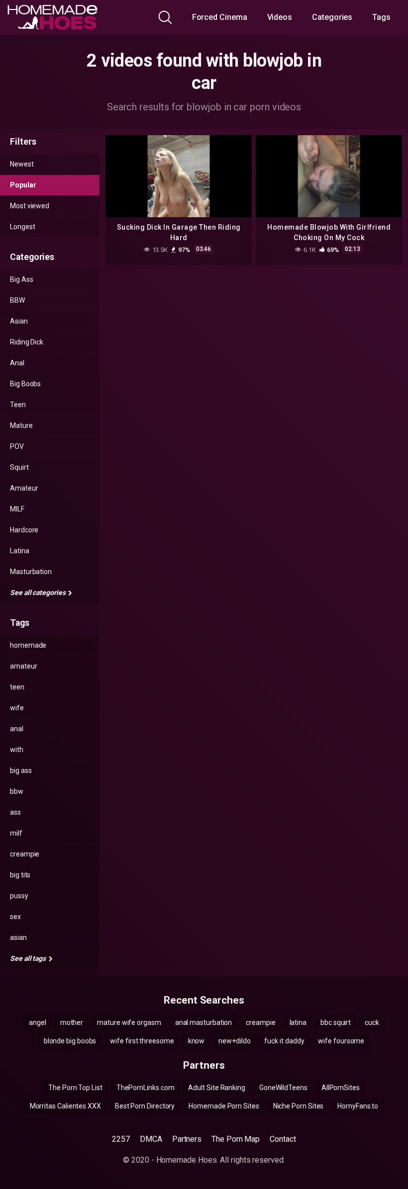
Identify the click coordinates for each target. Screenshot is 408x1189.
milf (16, 833)
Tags (381, 17)
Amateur (24, 488)
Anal (17, 363)
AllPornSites (340, 1088)
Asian (19, 321)
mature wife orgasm (129, 1022)
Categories (332, 17)
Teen (18, 405)
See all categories (38, 592)
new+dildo (234, 1041)
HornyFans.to (357, 1106)
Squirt (19, 467)
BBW (17, 300)
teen (17, 687)
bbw (16, 791)
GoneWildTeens (283, 1088)
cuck (372, 1022)
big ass (20, 770)
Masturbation (31, 572)
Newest (22, 164)
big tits (20, 875)
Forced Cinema (219, 17)
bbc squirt (335, 1022)
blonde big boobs (70, 1041)
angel (37, 1022)
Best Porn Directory (145, 1106)
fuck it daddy (284, 1041)
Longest (22, 227)
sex (15, 917)
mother (72, 1022)
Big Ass (21, 279)
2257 (121, 1139)
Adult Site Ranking (216, 1088)
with (16, 750)
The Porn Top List (75, 1088)
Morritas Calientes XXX (65, 1106)
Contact (283, 1139)
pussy (19, 896)
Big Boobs (25, 384)
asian (18, 937)
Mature (21, 425)
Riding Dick (26, 342)
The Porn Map (235, 1139)
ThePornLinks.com (145, 1088)
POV (17, 446)
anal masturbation (203, 1022)
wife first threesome (142, 1041)
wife (17, 708)
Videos (280, 17)
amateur (23, 666)
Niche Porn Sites (298, 1106)
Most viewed (29, 206)
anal (16, 729)
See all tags (28, 958)
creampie (24, 854)
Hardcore (24, 530)
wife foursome (341, 1041)
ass (15, 812)
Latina (19, 551)
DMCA (151, 1139)
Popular (23, 185)
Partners (187, 1139)
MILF (17, 509)
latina (298, 1022)
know (196, 1041)
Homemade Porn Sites (224, 1106)
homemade (28, 645)
